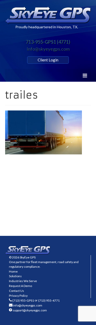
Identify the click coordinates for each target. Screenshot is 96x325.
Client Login (48, 60)
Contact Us (16, 291)
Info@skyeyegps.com (48, 49)
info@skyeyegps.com (27, 305)
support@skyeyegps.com (30, 310)
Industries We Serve (23, 281)
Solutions (15, 276)
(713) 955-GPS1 (23, 300)
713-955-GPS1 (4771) (48, 42)
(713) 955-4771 (49, 300)
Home (13, 271)
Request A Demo (20, 286)
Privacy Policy (18, 296)
